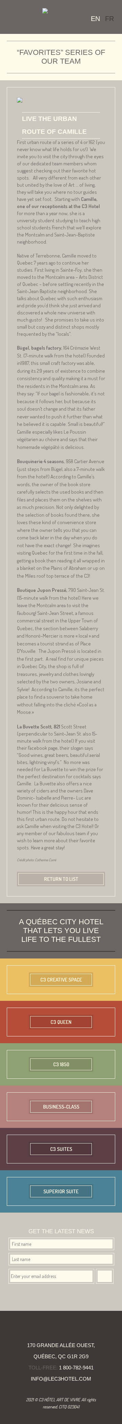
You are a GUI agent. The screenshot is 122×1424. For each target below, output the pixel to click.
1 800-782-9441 (76, 1367)
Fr (109, 18)
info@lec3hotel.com (61, 1379)
